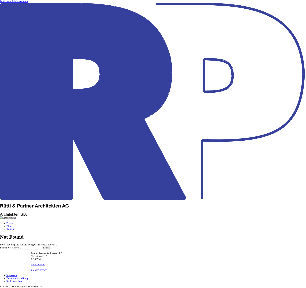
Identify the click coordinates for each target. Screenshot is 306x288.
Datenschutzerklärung (17, 278)
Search (46, 248)
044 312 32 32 (38, 264)
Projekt (10, 223)
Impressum (11, 275)
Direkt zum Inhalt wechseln (14, 1)
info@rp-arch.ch (39, 270)
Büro (8, 226)
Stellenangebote (14, 281)
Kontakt (10, 229)
